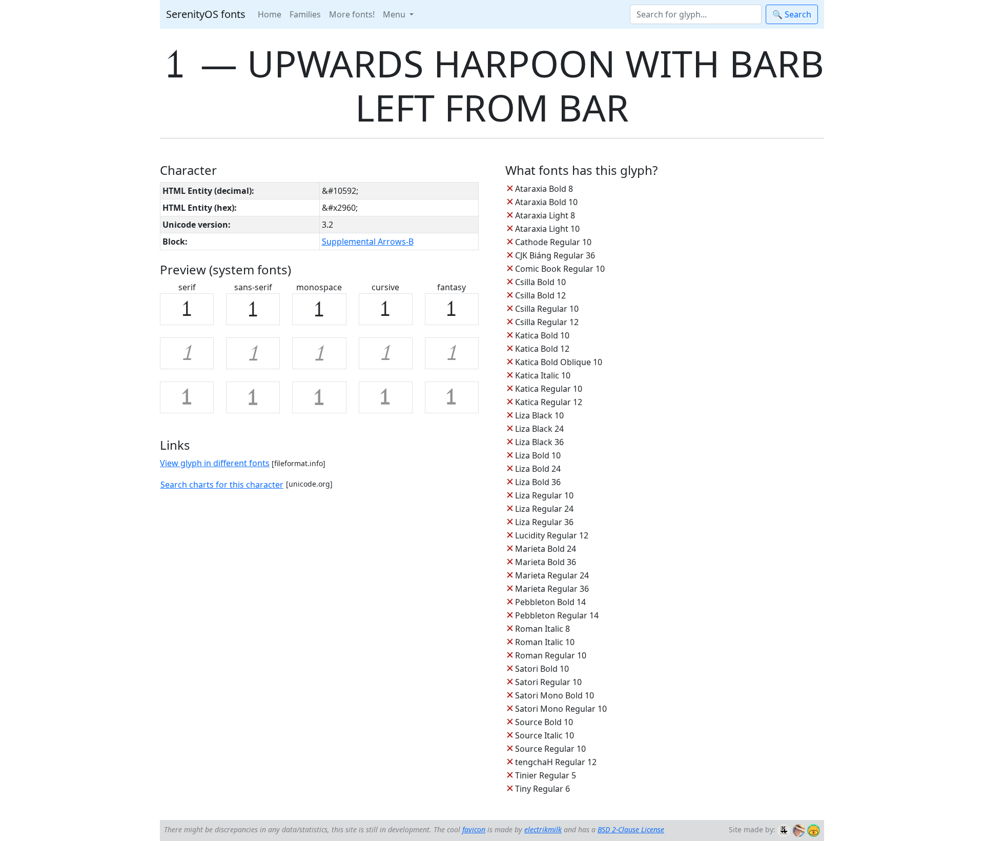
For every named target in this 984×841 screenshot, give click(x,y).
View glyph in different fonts (215, 463)
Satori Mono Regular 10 (561, 708)
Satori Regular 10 (548, 682)
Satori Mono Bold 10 (554, 695)
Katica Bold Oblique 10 (558, 362)
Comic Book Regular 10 (560, 268)
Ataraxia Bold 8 (544, 188)
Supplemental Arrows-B (368, 241)
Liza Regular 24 (544, 508)
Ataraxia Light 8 (545, 215)
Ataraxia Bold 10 (546, 202)
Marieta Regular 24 (552, 575)
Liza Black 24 (539, 428)
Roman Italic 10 (545, 642)
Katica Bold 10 (542, 335)
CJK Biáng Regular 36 (555, 255)
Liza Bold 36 (538, 482)
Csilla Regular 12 (547, 322)
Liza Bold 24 (538, 468)
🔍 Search (791, 14)
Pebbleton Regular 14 (557, 615)
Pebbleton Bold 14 (550, 602)
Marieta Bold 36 (545, 562)
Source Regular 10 (550, 748)
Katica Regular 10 (548, 388)
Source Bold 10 (544, 722)
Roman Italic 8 (542, 628)
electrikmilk (543, 829)
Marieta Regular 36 (552, 588)
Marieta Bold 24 (545, 548)
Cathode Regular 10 (553, 242)
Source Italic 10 (544, 735)
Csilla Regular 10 (547, 308)
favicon (473, 829)
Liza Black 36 (539, 442)
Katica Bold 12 (542, 348)
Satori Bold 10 (542, 668)
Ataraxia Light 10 (547, 228)
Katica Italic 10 (542, 375)
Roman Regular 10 (550, 655)
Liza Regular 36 (544, 522)
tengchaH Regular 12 (556, 762)
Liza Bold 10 (538, 455)
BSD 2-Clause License (631, 829)
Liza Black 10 (539, 415)
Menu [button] (395, 14)
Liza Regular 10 (544, 495)
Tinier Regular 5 (545, 775)
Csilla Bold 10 (540, 282)
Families (305, 14)
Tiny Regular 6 (542, 788)
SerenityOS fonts (205, 14)
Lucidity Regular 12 (551, 535)
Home (269, 14)
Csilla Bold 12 (540, 295)
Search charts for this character (221, 484)
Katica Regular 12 (548, 402)
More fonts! (352, 14)
